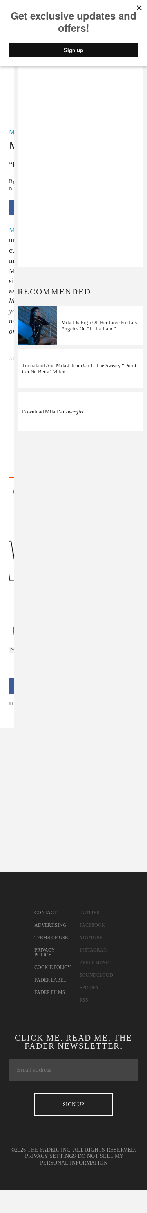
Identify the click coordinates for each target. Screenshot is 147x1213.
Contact (45, 912)
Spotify (89, 987)
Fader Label (50, 980)
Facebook (92, 925)
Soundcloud (96, 975)
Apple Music (95, 962)
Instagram (94, 950)
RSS (84, 1000)
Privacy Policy (44, 952)
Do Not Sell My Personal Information (82, 1159)
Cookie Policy (52, 967)
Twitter (90, 912)
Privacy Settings (50, 1156)
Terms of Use (51, 937)
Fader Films (49, 992)
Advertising (50, 925)
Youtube (91, 937)
